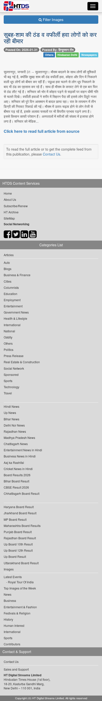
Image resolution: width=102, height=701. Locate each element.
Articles (9, 255)
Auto (7, 262)
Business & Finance (17, 275)
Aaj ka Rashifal (14, 462)
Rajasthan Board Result (20, 538)
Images (9, 569)
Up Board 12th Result (18, 550)
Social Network (14, 368)
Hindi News (11, 406)
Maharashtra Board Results (22, 525)
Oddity (8, 337)
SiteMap (9, 218)
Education (10, 294)
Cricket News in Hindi (18, 469)
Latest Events (13, 577)
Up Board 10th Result (18, 544)
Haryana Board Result (19, 507)
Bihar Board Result (16, 481)
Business (10, 600)
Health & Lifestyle (15, 318)
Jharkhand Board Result (20, 513)
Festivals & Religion (17, 613)
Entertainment (13, 306)
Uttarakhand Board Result (21, 563)
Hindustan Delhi (67, 55)
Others (49, 55)
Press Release (14, 356)
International (12, 325)
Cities (7, 281)
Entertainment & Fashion (20, 607)
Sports (8, 381)
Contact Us (51, 154)
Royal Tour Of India (21, 582)
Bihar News (11, 419)
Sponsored (11, 374)
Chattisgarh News (16, 444)
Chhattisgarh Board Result (21, 493)
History (8, 619)
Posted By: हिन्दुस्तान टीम (58, 49)
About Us (10, 199)
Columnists (11, 287)
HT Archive (11, 212)
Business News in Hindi (20, 456)
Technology (11, 387)
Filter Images (52, 19)
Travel (8, 393)
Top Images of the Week (20, 588)
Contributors (12, 644)
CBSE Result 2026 (16, 487)
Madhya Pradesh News (19, 437)
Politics (8, 349)
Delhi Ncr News (14, 425)
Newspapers (89, 55)
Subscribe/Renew (16, 206)
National (9, 331)
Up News (10, 412)
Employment (12, 300)
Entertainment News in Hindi (23, 450)
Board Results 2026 (17, 475)
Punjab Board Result (18, 532)
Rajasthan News (15, 431)
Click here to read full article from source (41, 131)
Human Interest (14, 625)
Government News (16, 312)
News (7, 594)
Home (8, 193)
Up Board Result (15, 556)
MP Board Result (15, 519)
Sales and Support (16, 669)
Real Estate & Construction (22, 362)
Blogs (7, 269)
